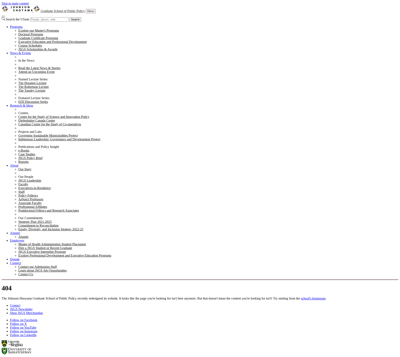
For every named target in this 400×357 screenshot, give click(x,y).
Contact (15, 305)
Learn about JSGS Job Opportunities (42, 270)
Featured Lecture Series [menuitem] (33, 98)
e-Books (23, 150)
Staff (21, 191)
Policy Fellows (28, 195)
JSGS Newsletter (21, 309)
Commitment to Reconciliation (38, 225)
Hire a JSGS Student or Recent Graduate (45, 248)
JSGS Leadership (29, 180)
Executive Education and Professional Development (52, 42)
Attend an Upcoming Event (36, 72)
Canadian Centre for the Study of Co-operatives (49, 124)
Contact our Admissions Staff (37, 266)
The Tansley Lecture (31, 90)
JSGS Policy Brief (30, 158)
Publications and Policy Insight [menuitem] (38, 147)
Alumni (15, 233)
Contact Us (25, 274)
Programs (16, 27)
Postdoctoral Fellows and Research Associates (48, 210)
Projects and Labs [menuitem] (30, 132)
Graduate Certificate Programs (38, 38)
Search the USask (17, 19)
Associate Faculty (30, 203)
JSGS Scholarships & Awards (38, 49)
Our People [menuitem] (25, 176)
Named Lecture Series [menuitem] (33, 79)
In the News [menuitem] (26, 60)
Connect (15, 263)
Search (75, 19)
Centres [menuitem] (23, 113)
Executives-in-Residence (34, 188)
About (14, 165)
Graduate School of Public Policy (63, 11)
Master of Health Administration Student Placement (52, 244)
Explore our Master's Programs (38, 30)
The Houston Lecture (32, 83)
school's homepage (313, 298)
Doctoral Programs (30, 34)
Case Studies (26, 154)
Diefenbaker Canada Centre (36, 120)
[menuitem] (204, 38)
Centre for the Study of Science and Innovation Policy (53, 117)
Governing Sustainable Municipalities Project (48, 135)
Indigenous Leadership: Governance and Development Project (59, 139)
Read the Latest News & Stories (39, 68)
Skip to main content (15, 3)
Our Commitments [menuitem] (30, 218)
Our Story (24, 169)
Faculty (23, 184)
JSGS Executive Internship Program (42, 251)
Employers (17, 240)
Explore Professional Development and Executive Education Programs (64, 255)
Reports (23, 162)
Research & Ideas (21, 105)
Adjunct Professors (30, 199)
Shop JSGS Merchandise (26, 313)
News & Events (20, 53)
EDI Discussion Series (33, 102)
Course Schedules (30, 45)
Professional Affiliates (32, 206)
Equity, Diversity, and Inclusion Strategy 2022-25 (50, 229)
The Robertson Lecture (33, 87)
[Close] (3, 16)
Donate (15, 259)
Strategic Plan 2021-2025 (35, 221)
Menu (90, 11)
